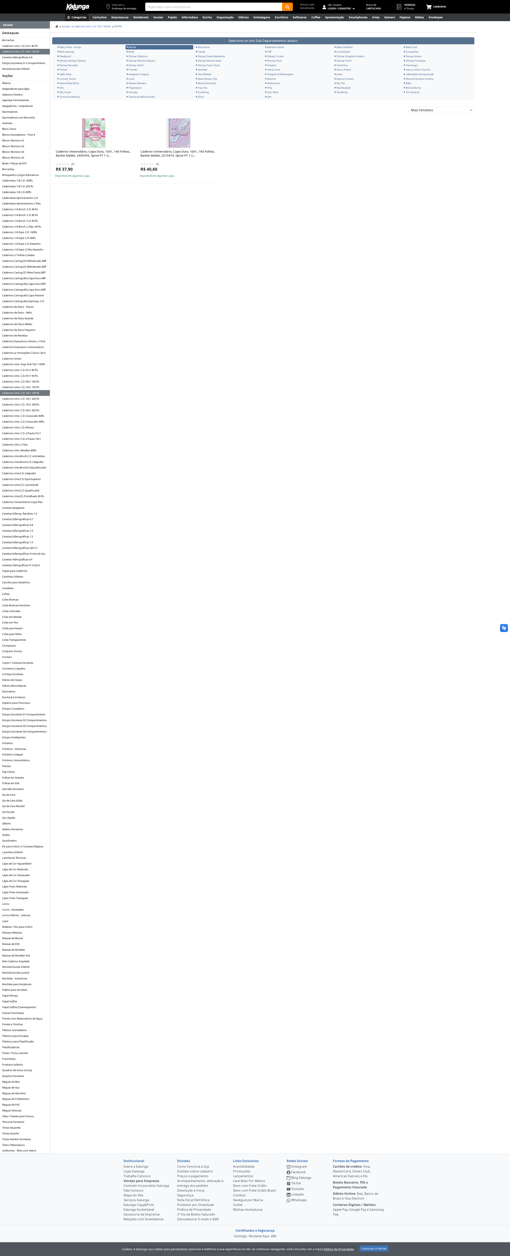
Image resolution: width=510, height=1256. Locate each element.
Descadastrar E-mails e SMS (198, 1219)
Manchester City (207, 79)
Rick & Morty (413, 88)
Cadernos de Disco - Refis (17, 312)
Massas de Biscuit (12, 938)
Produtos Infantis (12, 1064)
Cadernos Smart (11, 358)
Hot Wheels (204, 74)
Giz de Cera (8, 795)
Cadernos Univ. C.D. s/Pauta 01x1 (21, 433)
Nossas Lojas (307, 4)
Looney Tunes (67, 79)
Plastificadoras (11, 1047)
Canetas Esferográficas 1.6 (17, 542)
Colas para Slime (12, 634)
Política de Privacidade (194, 1209)
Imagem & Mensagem (280, 74)
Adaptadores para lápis (15, 89)
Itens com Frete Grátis (250, 1185)
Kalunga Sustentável (139, 1209)
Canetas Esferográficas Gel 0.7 (19, 548)
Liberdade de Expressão (420, 74)
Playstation (135, 88)
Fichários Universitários (16, 760)
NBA (408, 83)
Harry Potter (343, 69)
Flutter (63, 69)
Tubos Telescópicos (13, 1145)
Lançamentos (243, 1176)
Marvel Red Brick (69, 83)
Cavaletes (8, 588)
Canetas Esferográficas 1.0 (17, 530)
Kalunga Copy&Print (139, 1205)
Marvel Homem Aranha (419, 79)
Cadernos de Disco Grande (17, 318)
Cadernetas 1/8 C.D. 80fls (16, 192)
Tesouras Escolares (13, 1122)
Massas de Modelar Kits (16, 955)
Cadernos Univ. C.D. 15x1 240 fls (20, 404)
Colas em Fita (10, 622)
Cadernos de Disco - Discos (18, 307)
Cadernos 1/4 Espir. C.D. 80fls (19, 238)
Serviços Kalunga (136, 1200)
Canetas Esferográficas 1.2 (17, 536)
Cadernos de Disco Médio (17, 324)
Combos (239, 1195)
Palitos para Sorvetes (14, 990)
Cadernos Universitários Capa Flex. (22, 502)
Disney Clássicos (138, 56)
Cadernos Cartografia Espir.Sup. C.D (23, 301)
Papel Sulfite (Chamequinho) (19, 1007)
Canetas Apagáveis (13, 508)
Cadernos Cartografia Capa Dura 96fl (24, 289)
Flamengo (412, 65)
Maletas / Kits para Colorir (17, 927)
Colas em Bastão (12, 617)
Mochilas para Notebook (16, 984)
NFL (61, 88)
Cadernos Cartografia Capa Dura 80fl (24, 284)
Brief (131, 51)
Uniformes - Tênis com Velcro (19, 1150)
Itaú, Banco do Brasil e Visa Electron (356, 1196)
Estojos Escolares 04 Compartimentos (24, 731)
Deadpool (65, 56)
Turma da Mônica (69, 97)
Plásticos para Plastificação (18, 1041)
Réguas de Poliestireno (15, 1099)
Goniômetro (9, 840)
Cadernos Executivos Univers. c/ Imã (23, 341)
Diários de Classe (12, 680)
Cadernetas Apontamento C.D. (20, 198)
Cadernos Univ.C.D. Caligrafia (19, 473)
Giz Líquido (8, 817)
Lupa (5, 921)
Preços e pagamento (192, 1176)
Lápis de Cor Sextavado (16, 875)
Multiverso (273, 83)
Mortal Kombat (207, 83)
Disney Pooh (343, 60)
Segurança (185, 1195)
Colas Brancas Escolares (16, 605)
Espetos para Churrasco (16, 703)
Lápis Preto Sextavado (15, 892)
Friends (132, 69)
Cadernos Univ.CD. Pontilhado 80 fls (23, 496)
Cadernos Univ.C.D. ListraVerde (20, 485)
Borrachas (8, 40)
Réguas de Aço (11, 1087)
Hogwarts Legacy (138, 74)
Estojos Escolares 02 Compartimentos (24, 720)
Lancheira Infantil (12, 852)
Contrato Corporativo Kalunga (146, 1185)
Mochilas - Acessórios (14, 978)
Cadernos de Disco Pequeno (18, 330)
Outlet (238, 1205)
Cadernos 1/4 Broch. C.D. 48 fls (20, 209)
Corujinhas (412, 51)
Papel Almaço (10, 995)
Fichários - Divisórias (14, 749)
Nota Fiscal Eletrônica (193, 1200)
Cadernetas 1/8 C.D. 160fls (17, 180)
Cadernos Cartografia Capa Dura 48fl (24, 278)
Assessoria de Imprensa (142, 1214)
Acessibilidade (243, 1166)
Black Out (411, 47)
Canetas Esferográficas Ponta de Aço (23, 553)
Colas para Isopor (12, 628)
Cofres (6, 594)
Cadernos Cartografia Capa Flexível (23, 295)
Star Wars (273, 92)
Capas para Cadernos (14, 571)
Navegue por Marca (248, 1200)
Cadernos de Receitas (14, 335)
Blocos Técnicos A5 (13, 157)
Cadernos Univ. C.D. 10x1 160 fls (20, 51)
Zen (269, 97)
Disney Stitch (136, 65)
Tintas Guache (10, 1133)
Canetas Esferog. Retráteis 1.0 (19, 513)
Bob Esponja (66, 51)
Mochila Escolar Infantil (15, 69)
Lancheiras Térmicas (14, 858)
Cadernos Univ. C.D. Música (18, 427)
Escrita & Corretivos (13, 697)
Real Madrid (343, 88)
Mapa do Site (133, 1195)
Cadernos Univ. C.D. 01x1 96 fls (20, 376)
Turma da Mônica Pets (141, 97)
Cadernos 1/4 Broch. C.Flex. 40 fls (21, 226)
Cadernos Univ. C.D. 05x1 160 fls (20, 381)
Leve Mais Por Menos (249, 1181)
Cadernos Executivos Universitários (23, 347)
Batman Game (275, 47)
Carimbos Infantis (12, 576)
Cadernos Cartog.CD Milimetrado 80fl (24, 266)
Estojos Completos (13, 708)
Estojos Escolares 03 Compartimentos (24, 726)
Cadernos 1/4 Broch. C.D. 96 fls (20, 221)
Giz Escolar (8, 812)
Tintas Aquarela (11, 1127)
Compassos (9, 645)
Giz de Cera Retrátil (13, 806)
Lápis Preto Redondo (14, 886)
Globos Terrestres (12, 829)
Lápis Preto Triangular (15, 898)
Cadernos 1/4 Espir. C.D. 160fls (19, 232)
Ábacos (6, 83)
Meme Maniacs (137, 83)
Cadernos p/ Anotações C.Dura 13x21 (24, 353)
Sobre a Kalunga (136, 1166)
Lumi (131, 79)
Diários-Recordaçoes (14, 685)
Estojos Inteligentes (14, 737)
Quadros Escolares (13, 1076)
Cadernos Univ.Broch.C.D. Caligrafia (22, 462)
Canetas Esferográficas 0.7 (17, 519)
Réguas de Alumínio (14, 1093)
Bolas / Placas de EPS (14, 163)
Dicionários (8, 691)
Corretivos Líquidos (13, 668)
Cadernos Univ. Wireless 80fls (19, 450)
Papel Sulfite (9, 1001)
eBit (274, 1236)
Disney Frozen (275, 56)
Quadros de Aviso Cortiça (17, 1070)
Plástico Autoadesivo (14, 1030)
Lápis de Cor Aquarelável (16, 863)
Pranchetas (9, 1059)
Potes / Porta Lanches (15, 1053)
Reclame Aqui (259, 1236)
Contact (7, 657)
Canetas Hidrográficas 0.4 (17, 57)
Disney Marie (413, 56)
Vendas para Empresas (141, 1181)
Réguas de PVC (11, 1104)
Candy (201, 51)
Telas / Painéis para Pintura (18, 1116)
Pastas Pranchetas (13, 1013)
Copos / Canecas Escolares (17, 662)
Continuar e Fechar (374, 1248)
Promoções (241, 1171)
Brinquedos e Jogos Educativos (20, 175)
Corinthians (343, 51)
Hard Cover (273, 69)
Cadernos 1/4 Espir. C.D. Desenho (21, 243)
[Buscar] (287, 7)
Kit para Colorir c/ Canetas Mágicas (22, 846)
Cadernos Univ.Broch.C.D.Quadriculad (24, 467)
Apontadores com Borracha (18, 117)
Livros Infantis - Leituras (16, 915)
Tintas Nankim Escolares (16, 1139)
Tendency (342, 92)
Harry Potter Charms (418, 69)
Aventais (7, 123)
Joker (339, 74)
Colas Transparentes (14, 640)
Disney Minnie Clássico (141, 60)
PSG (269, 88)
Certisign (240, 1236)
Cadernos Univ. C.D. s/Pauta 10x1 (21, 439)
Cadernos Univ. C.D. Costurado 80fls (23, 416)
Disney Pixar (274, 60)
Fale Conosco (133, 1190)
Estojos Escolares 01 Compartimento (23, 63)
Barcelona (204, 47)
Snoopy (133, 92)
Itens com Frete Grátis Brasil (254, 1190)
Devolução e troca (190, 1190)
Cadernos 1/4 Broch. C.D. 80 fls (20, 215)
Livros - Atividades (13, 909)
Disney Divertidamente (211, 56)
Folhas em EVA (10, 783)
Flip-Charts (8, 772)
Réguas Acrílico (11, 1081)
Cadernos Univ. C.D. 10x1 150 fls (20, 387)
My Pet (340, 83)
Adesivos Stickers (12, 94)
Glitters (6, 823)
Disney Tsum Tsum (209, 65)
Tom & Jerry (413, 92)
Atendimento (307, 8)
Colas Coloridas (11, 611)
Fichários (7, 743)
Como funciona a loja (193, 1166)
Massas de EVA (11, 944)
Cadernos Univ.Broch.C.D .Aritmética (23, 456)
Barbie (118, 26)
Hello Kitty (65, 74)
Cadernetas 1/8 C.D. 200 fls (17, 186)
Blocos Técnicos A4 (13, 152)
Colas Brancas (10, 599)
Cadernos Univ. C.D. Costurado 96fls (23, 421)
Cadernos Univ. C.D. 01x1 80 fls (20, 46)
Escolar (66, 26)
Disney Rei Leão (68, 65)
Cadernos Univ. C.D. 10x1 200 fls (20, 398)
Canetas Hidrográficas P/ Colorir (21, 565)
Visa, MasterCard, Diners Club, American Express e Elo (352, 1171)
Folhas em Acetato (13, 777)
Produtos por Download (195, 1205)
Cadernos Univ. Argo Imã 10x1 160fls (23, 364)
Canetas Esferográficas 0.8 (17, 525)
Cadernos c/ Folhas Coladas (18, 255)
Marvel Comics (345, 79)
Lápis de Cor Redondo (15, 869)
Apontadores (10, 111)
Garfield (202, 69)
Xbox (201, 97)
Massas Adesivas (12, 932)
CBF (269, 51)
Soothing (203, 92)
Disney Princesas (416, 60)
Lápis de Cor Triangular (15, 881)
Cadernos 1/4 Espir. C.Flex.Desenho (22, 249)
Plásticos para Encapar (15, 1036)
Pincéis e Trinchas (12, 1024)
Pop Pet (202, 88)
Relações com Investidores (144, 1219)
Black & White (344, 47)
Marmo (271, 79)
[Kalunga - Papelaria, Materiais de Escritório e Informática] (77, 7)
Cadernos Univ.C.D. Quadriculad (20, 490)
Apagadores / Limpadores (17, 106)
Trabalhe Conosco (137, 1176)
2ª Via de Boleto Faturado (196, 1214)
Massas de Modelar (13, 949)
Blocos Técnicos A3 (13, 146)
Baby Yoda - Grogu (70, 47)
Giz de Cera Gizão (12, 800)
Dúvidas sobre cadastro (195, 1171)
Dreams (271, 65)
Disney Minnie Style (209, 60)
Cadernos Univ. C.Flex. (15, 444)
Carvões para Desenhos (16, 582)
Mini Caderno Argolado (16, 961)
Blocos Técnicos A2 (13, 140)
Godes (6, 835)
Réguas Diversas (12, 1110)
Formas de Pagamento (351, 1161)
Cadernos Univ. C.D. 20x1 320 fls (20, 410)
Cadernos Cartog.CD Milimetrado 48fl (24, 261)
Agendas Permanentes (15, 100)
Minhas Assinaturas (248, 1209)
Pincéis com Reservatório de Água (22, 1018)
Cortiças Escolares (12, 674)
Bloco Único (9, 129)
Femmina (342, 65)
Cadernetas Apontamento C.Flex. (21, 203)
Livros (5, 904)
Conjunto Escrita (12, 651)
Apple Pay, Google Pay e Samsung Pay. (358, 1210)
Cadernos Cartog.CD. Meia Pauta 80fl (23, 272)
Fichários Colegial (12, 754)
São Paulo (65, 92)
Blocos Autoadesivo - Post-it (18, 134)
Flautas (6, 766)
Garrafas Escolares (13, 789)
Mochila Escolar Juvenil (15, 972)
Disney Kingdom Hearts (350, 56)
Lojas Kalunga (134, 1171)
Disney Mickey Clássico (72, 60)
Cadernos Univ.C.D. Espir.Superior (21, 479)
